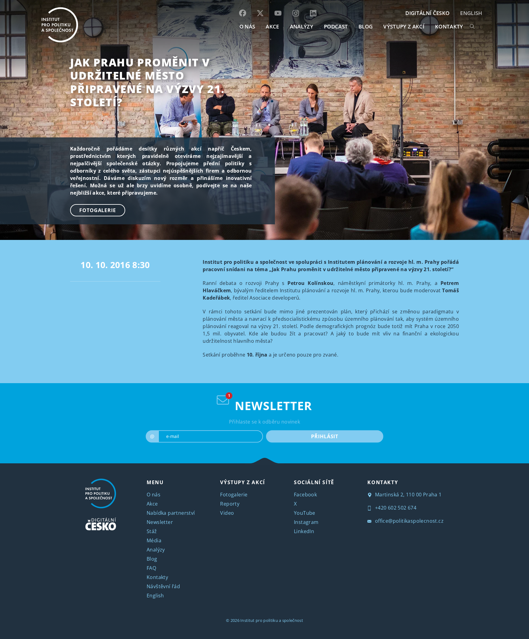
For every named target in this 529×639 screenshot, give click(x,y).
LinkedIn (304, 531)
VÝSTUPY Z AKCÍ (242, 482)
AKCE (272, 26)
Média (154, 540)
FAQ (151, 568)
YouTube (304, 513)
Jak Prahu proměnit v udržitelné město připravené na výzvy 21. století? (147, 82)
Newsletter (160, 522)
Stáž (152, 531)
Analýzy (301, 26)
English (471, 13)
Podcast (336, 26)
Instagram (306, 522)
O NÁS (247, 26)
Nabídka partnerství (171, 513)
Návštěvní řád (163, 586)
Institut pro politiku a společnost (271, 620)
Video (227, 513)
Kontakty (157, 577)
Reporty (229, 503)
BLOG (365, 26)
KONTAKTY (449, 26)
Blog (152, 558)
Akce (152, 503)
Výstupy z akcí (403, 26)
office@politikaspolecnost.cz (408, 521)
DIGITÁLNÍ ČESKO (427, 13)
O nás (153, 494)
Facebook (305, 494)
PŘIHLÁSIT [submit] (324, 436)
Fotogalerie (97, 210)
